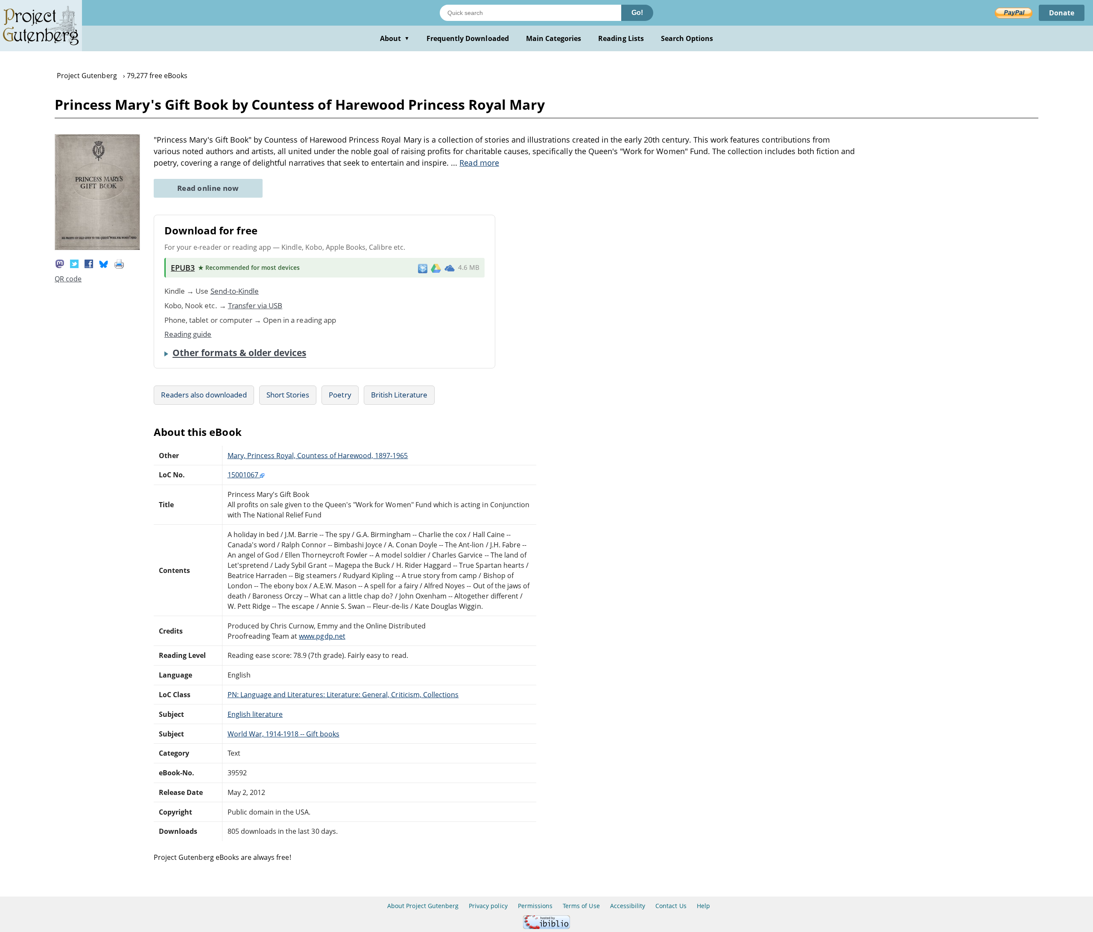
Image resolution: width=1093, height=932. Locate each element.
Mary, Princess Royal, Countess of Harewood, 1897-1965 (318, 455)
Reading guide (188, 334)
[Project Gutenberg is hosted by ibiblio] (546, 927)
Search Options (687, 38)
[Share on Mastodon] (60, 263)
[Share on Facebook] (89, 263)
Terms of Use (581, 906)
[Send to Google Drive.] (436, 268)
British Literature (399, 395)
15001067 (244, 474)
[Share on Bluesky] (103, 263)
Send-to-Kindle (234, 291)
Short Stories (288, 395)
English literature (255, 714)
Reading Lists (621, 38)
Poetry (340, 395)
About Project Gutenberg (423, 906)
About (394, 38)
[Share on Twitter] (74, 263)
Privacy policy (488, 906)
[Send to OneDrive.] (449, 267)
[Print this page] (119, 263)
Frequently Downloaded (468, 38)
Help (703, 906)
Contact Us (670, 906)
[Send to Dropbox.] (422, 268)
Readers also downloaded (204, 395)
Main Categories (554, 38)
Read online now (208, 188)
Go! (637, 12)
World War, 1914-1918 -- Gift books (283, 734)
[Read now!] (97, 247)
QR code (68, 278)
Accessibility (628, 906)
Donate (1061, 13)
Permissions (535, 906)
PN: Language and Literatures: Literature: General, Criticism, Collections (343, 694)
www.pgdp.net (322, 636)
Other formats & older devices (239, 353)
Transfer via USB (255, 305)
